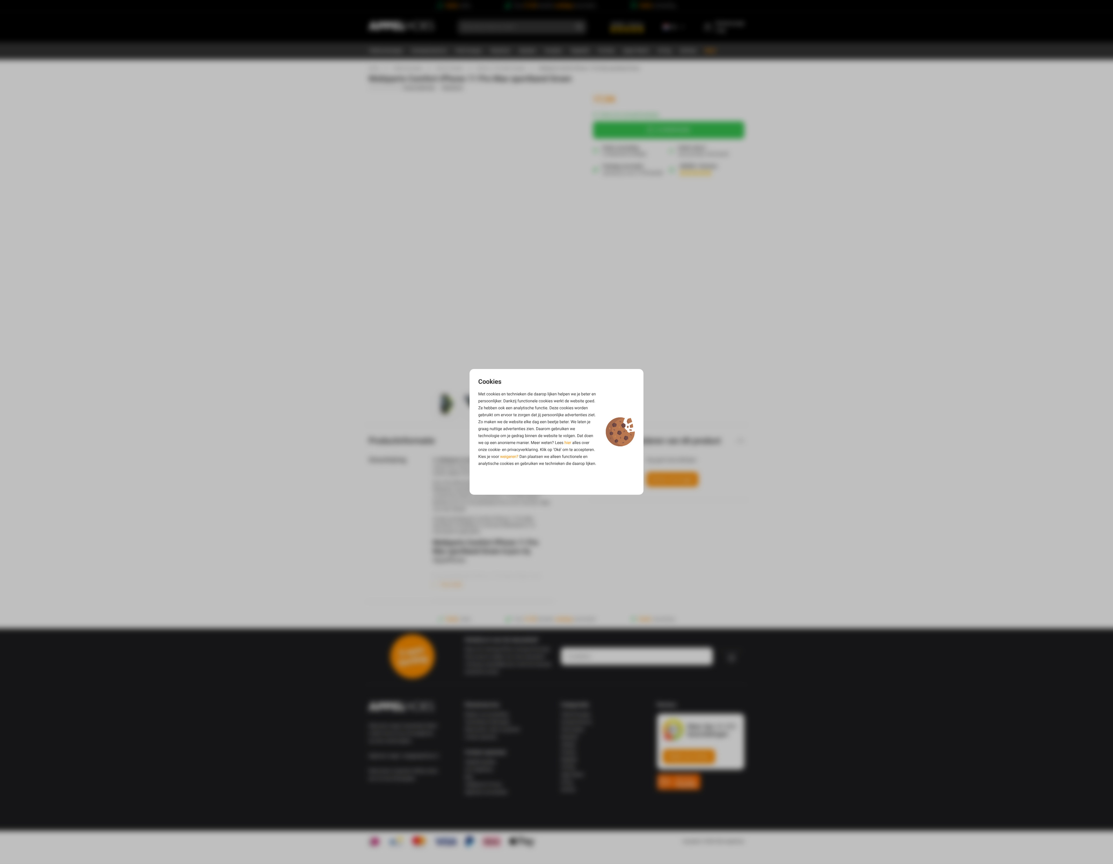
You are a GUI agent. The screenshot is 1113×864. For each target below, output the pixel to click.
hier (568, 443)
